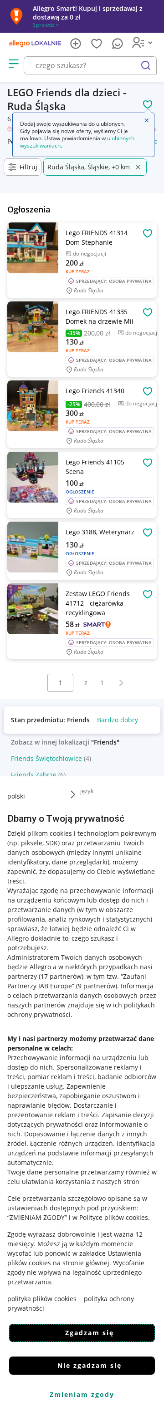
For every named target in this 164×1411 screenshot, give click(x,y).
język (87, 790)
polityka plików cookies (42, 1298)
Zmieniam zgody (82, 1394)
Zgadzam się (89, 1332)
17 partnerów (61, 976)
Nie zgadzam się (89, 1365)
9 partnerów (96, 986)
